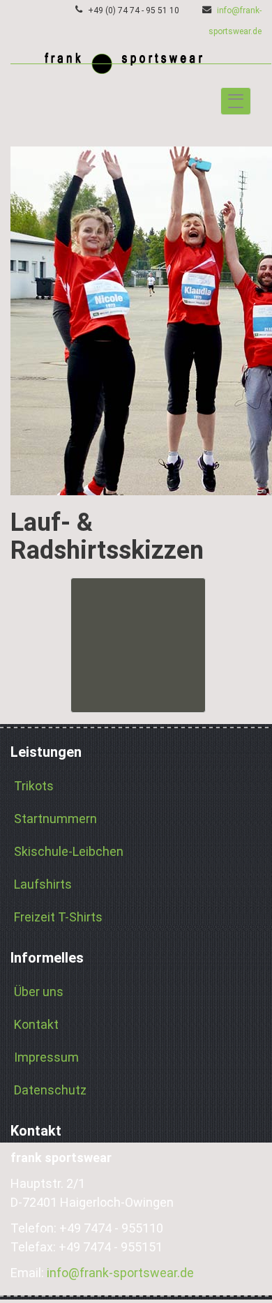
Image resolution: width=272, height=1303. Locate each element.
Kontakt (36, 1024)
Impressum (46, 1057)
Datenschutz (50, 1090)
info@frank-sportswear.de (120, 1272)
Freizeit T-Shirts (58, 917)
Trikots (34, 785)
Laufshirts (43, 884)
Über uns (38, 991)
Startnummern (55, 818)
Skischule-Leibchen (68, 851)
